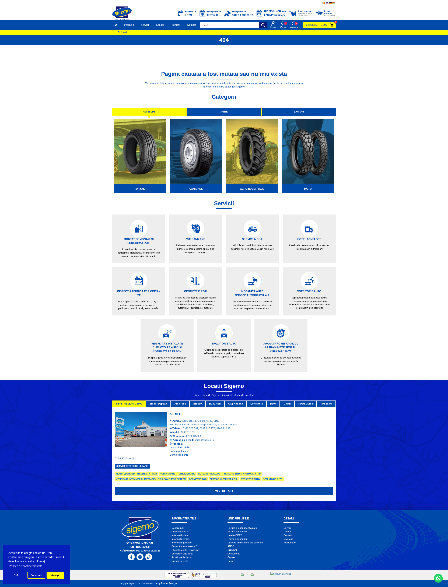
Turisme (139, 188)
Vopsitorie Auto (250, 479)
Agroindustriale (252, 188)
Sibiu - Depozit (158, 403)
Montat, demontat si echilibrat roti (136, 474)
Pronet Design (168, 583)
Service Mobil (187, 474)
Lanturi (299, 111)
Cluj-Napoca (235, 403)
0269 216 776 (207, 428)
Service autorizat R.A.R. (224, 479)
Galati (287, 403)
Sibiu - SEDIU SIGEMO (129, 403)
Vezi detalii (224, 491)
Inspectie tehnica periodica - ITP (242, 474)
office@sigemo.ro (204, 439)
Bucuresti (215, 403)
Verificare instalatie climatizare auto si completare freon (151, 479)
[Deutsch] (330, 3)
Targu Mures (305, 403)
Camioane (196, 188)
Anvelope (149, 111)
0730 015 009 (194, 436)
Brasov (197, 403)
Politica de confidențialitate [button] (25, 566)
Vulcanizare (167, 474)
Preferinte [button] (36, 575)
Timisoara (326, 403)
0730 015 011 (188, 432)
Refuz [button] (17, 575)
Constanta (256, 403)
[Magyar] (333, 3)
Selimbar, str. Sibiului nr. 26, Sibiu (200, 420)
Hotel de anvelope (209, 474)
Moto (308, 188)
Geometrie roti (197, 479)
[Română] (324, 3)
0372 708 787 (190, 428)
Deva (273, 403)
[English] (327, 3)
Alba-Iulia (180, 403)
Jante (224, 111)
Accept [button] (55, 575)
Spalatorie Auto (272, 479)
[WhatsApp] (438, 578)
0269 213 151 (224, 428)
